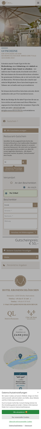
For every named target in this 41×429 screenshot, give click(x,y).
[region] (20, 401)
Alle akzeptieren (19, 412)
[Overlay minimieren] (38, 392)
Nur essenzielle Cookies (20, 417)
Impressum (28, 426)
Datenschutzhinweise (16, 426)
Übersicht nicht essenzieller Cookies (20, 422)
